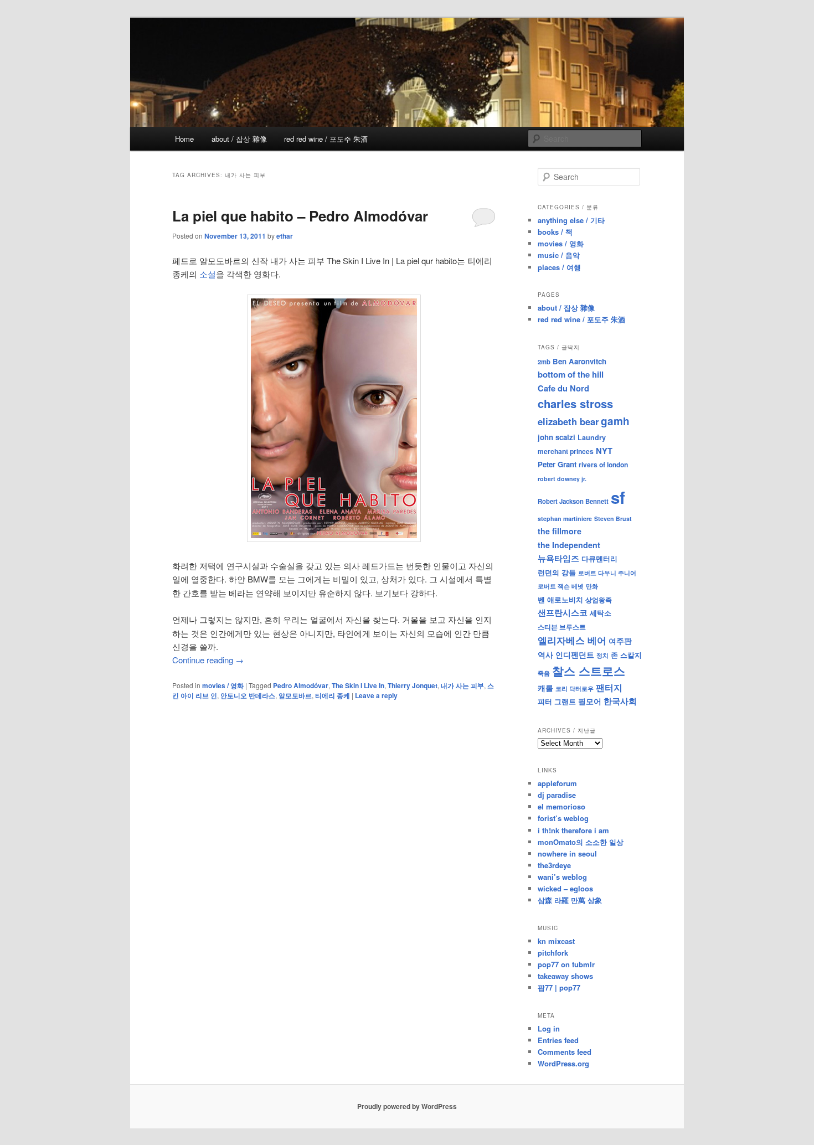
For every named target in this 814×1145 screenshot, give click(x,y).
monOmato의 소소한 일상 (581, 842)
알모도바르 (295, 695)
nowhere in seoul (567, 853)
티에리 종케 (332, 695)
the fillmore (559, 531)
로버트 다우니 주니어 (607, 573)
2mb (544, 361)
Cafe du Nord (563, 388)
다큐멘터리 (599, 559)
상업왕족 (598, 600)
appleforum (557, 783)
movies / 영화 (223, 685)
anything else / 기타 (571, 220)
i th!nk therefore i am (573, 830)
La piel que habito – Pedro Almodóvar (300, 215)
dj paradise (557, 795)
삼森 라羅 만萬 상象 (570, 900)
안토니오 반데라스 (247, 695)
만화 (592, 585)
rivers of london (603, 465)
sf (618, 497)
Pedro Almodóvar (300, 685)
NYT (604, 451)
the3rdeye (554, 865)
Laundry (592, 437)
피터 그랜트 (557, 701)
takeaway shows (565, 976)
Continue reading (208, 660)
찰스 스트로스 (588, 671)
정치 (602, 655)
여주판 (620, 641)
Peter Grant (557, 464)
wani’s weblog (562, 876)
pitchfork (553, 952)
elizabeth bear (568, 421)
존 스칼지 (626, 654)
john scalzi (556, 437)
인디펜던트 (574, 654)
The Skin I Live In (358, 685)
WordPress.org (563, 1063)
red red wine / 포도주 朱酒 (326, 138)
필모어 (589, 700)
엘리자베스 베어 (572, 640)
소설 (207, 274)
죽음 (544, 672)
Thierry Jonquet (412, 685)
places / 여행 (559, 267)
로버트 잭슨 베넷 (561, 585)
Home (184, 138)
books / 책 (555, 231)
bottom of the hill (571, 374)
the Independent (569, 544)
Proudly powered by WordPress (407, 1106)
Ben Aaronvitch (579, 361)
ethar (284, 236)
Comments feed (564, 1051)
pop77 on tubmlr (566, 964)
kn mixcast (556, 941)
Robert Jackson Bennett (573, 501)
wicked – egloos (565, 888)
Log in (549, 1028)
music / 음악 (559, 255)
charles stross (575, 403)
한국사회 (620, 701)
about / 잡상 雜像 (239, 138)
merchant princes (566, 451)
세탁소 (600, 612)
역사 (545, 654)
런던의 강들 (557, 572)
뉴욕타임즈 (558, 558)
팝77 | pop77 (559, 987)
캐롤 (545, 688)
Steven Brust (613, 518)
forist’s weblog (563, 818)
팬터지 (609, 687)
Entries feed (558, 1040)
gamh (615, 421)
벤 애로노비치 (560, 599)
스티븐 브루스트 (562, 627)
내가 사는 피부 (462, 685)
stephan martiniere (565, 518)
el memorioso (561, 806)
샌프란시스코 (563, 612)
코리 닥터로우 (574, 688)
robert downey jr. (562, 478)
